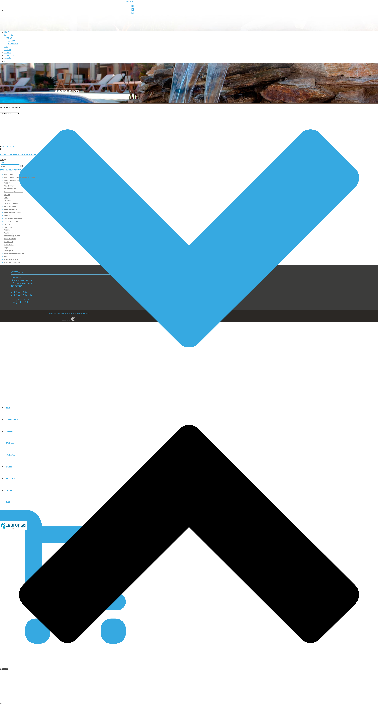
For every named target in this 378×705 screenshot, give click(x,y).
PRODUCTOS (9, 56)
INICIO (6, 32)
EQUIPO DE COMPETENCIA (12, 212)
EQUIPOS (7, 53)
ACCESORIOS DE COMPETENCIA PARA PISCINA (19, 177)
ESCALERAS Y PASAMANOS (13, 218)
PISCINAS (8, 38)
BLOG (6, 61)
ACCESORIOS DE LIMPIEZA (12, 180)
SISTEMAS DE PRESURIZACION (14, 253)
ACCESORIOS (13, 44)
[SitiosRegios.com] (73, 320)
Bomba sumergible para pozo (13, 192)
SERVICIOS (12, 41)
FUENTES (7, 50)
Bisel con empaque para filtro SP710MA (25, 154)
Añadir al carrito (8, 146)
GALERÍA (7, 58)
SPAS (6, 47)
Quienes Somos (10, 35)
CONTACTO (129, 1)
